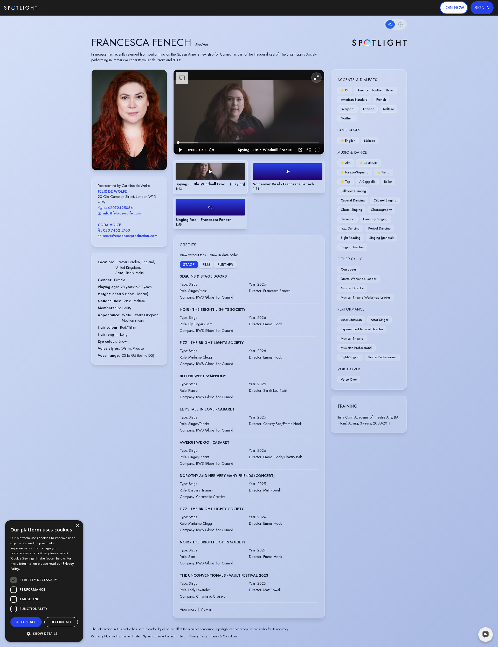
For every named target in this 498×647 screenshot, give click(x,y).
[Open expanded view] (159, 77)
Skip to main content (57, 8)
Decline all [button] (61, 622)
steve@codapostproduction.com (130, 235)
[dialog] (44, 581)
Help (182, 636)
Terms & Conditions (224, 636)
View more (188, 609)
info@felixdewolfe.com (122, 213)
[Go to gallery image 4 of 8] (129, 157)
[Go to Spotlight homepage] (20, 7)
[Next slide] (158, 125)
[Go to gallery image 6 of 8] (134, 157)
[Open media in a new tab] (300, 149)
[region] (249, 112)
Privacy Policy (198, 636)
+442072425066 (118, 207)
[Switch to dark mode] (395, 24)
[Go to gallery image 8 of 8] (139, 157)
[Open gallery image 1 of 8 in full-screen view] (129, 120)
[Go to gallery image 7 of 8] (137, 157)
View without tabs (193, 255)
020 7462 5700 (116, 230)
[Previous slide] (100, 125)
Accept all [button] (26, 622)
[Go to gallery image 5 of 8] (132, 157)
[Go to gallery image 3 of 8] (126, 157)
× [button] (77, 526)
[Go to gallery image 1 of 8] (120, 157)
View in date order (224, 255)
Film (206, 264)
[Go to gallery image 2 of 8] (124, 157)
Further (225, 264)
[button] (482, 7)
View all (206, 609)
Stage (189, 264)
